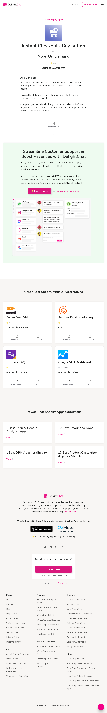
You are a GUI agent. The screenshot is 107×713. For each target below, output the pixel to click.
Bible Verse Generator (16, 663)
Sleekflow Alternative (76, 642)
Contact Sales (53, 569)
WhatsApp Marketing (46, 615)
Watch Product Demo (16, 623)
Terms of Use (12, 632)
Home (9, 599)
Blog (8, 609)
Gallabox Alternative (76, 628)
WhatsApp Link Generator (48, 646)
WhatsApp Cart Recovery (48, 620)
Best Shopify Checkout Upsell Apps (83, 681)
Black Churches (13, 659)
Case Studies (12, 618)
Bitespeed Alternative (77, 618)
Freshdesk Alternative (77, 637)
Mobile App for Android (47, 629)
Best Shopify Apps (53, 20)
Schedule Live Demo (15, 628)
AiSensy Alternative (76, 623)
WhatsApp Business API (48, 624)
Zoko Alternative (74, 604)
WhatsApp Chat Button (47, 659)
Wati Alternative (74, 609)
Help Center (11, 614)
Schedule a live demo (68, 191)
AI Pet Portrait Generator (17, 654)
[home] (12, 4)
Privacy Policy (12, 637)
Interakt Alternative (76, 599)
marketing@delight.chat (62, 583)
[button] (102, 4)
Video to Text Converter (17, 676)
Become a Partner (14, 642)
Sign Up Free (90, 4)
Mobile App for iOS (45, 634)
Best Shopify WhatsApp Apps (80, 663)
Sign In (75, 4)
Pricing (9, 604)
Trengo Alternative (75, 646)
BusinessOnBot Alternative (79, 614)
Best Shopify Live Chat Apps (80, 676)
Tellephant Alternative (77, 632)
